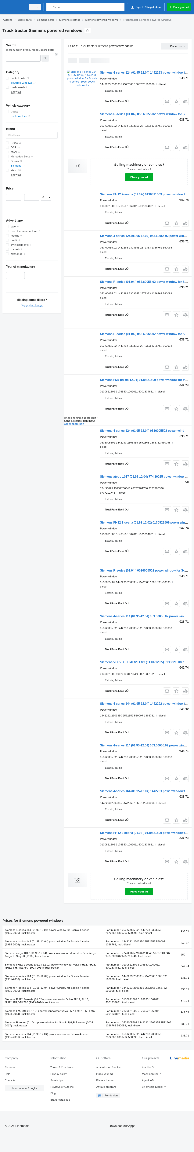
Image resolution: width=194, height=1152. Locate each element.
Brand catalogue (60, 1099)
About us (10, 1067)
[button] (176, 101)
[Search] (50, 7)
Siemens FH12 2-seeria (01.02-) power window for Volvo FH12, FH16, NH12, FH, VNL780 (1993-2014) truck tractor (47, 1001)
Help (7, 1073)
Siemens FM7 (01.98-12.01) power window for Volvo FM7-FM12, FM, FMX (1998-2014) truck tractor (50, 1012)
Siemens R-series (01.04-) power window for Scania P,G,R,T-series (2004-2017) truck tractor (49, 1024)
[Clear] (56, 54)
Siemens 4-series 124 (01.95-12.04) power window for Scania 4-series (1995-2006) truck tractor (47, 978)
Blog (53, 1093)
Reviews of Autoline (62, 1086)
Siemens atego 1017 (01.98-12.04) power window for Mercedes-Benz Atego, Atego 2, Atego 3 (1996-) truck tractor (51, 954)
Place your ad (139, 177)
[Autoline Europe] (14, 7)
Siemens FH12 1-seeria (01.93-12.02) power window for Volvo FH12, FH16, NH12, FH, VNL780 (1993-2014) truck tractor (50, 966)
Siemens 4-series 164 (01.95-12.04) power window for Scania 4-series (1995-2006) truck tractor (47, 989)
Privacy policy (58, 1073)
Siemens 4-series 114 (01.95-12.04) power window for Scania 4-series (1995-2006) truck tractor (47, 931)
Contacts (10, 1080)
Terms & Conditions (62, 1067)
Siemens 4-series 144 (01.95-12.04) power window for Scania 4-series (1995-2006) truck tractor (47, 943)
